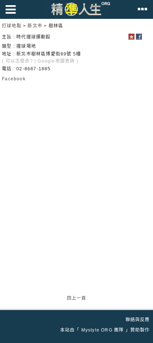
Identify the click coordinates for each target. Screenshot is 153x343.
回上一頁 (77, 298)
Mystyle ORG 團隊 (102, 330)
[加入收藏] (131, 38)
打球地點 (12, 25)
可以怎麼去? (19, 61)
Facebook (14, 78)
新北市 (34, 25)
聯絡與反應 (138, 319)
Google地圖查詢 (56, 61)
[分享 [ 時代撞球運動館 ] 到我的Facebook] (139, 38)
